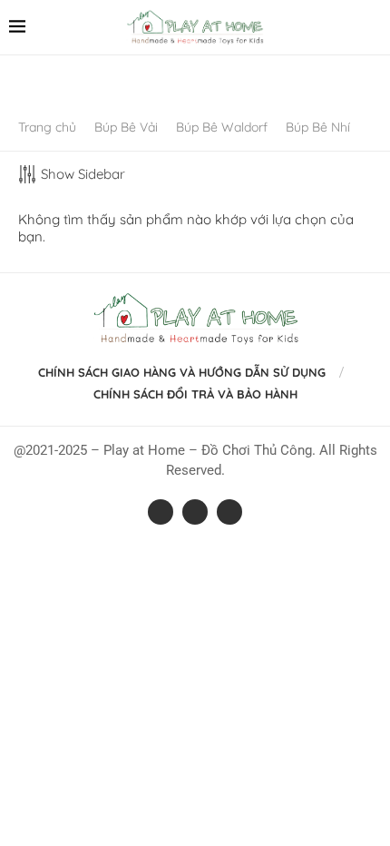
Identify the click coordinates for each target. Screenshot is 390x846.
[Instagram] (195, 512)
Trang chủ (47, 127)
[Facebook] (160, 512)
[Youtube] (229, 512)
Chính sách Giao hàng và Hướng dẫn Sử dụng (182, 372)
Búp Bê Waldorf (222, 127)
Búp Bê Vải (126, 127)
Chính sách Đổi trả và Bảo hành (195, 394)
